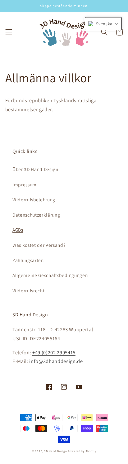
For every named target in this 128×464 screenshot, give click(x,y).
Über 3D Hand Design (35, 169)
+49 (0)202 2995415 (53, 352)
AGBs (17, 230)
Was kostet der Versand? (38, 245)
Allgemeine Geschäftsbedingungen (50, 275)
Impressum (24, 184)
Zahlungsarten (28, 260)
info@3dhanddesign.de (56, 361)
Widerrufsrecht (28, 290)
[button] (8, 32)
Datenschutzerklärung (36, 215)
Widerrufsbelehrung (33, 199)
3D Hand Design (55, 451)
